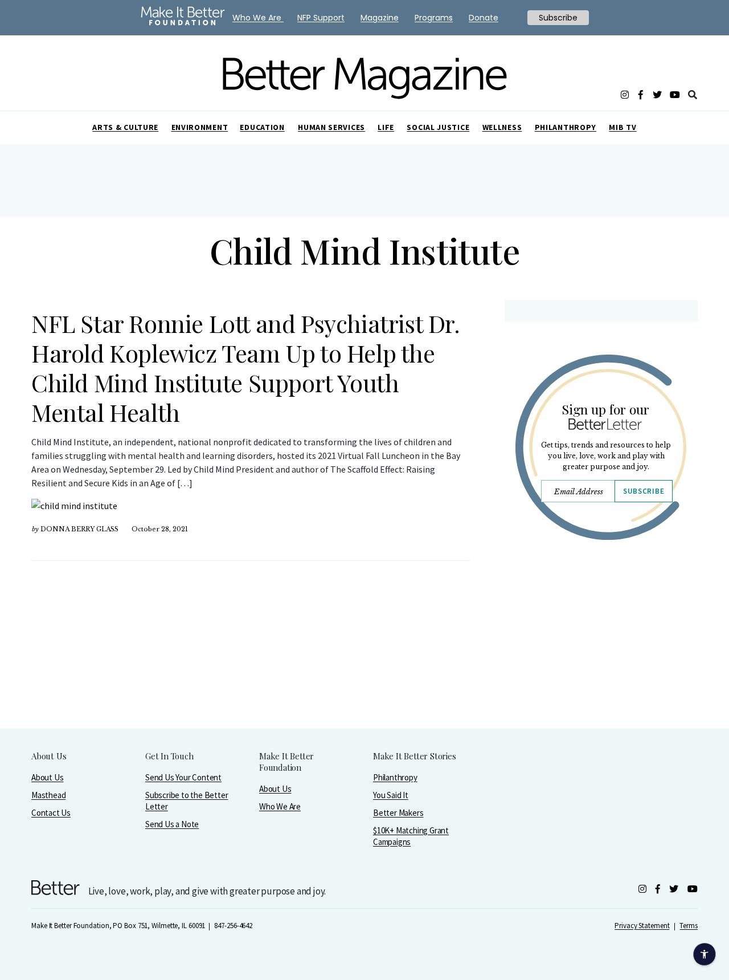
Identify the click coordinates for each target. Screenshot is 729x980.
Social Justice (438, 127)
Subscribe (643, 491)
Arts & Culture (125, 127)
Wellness (502, 127)
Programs (434, 17)
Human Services (331, 127)
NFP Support (321, 17)
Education (262, 127)
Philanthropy (565, 127)
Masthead (48, 795)
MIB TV (622, 127)
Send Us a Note (172, 824)
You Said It (390, 795)
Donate (483, 17)
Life (386, 127)
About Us (47, 777)
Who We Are (280, 806)
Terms (688, 925)
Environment (199, 127)
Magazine (380, 17)
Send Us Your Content (183, 777)
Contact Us (51, 812)
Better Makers (398, 812)
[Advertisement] (600, 648)
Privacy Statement (642, 925)
